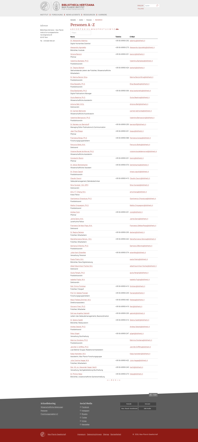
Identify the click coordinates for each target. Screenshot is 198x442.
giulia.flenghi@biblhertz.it (139, 273)
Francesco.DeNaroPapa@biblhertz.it (143, 226)
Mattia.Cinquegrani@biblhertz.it (141, 205)
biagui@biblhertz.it (137, 131)
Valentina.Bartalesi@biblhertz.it (141, 61)
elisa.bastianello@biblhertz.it (140, 91)
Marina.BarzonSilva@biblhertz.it (141, 77)
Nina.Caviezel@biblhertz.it (139, 185)
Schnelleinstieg (48, 403)
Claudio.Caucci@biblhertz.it (140, 178)
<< (108, 380)
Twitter (84, 418)
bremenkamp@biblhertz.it (139, 165)
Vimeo (84, 421)
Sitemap (106, 434)
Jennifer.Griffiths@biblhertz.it (140, 347)
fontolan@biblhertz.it (137, 286)
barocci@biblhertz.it (137, 54)
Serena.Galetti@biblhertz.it (139, 320)
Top (155, 395)
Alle (117, 29)
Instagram (85, 411)
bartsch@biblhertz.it (137, 68)
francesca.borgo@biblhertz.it (140, 138)
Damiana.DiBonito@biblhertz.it (141, 246)
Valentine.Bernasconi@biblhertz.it (142, 118)
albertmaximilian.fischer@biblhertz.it (143, 266)
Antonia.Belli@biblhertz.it (139, 104)
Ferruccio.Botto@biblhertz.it (140, 145)
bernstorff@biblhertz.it (138, 124)
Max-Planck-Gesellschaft (129, 408)
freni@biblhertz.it (136, 306)
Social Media (86, 403)
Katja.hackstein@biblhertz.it (140, 354)
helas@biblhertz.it (136, 374)
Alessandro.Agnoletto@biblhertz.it (142, 47)
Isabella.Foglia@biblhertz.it (140, 280)
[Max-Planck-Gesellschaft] (44, 434)
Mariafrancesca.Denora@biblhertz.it (143, 239)
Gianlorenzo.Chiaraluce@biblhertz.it (143, 199)
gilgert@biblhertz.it (137, 334)
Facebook (85, 407)
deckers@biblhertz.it (137, 232)
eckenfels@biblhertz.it (138, 253)
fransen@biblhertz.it (137, 293)
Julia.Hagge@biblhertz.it (139, 360)
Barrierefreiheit (116, 434)
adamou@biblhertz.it (137, 41)
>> (119, 380)
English (140, 5)
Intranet (147, 404)
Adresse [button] (44, 25)
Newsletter (86, 424)
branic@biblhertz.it (137, 158)
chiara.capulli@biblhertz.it (139, 172)
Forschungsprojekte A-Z (49, 414)
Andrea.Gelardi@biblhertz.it (140, 327)
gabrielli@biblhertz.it (137, 313)
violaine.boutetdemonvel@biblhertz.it (143, 151)
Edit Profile (147, 408)
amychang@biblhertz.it (138, 192)
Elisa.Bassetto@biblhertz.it (139, 84)
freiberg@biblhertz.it (137, 300)
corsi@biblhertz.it (136, 212)
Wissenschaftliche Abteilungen (52, 407)
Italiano (141, 8)
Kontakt (128, 404)
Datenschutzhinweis (94, 434)
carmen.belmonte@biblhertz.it (141, 111)
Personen (44, 411)
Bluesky (85, 414)
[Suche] (157, 5)
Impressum (81, 434)
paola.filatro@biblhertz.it (139, 259)
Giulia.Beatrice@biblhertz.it (140, 98)
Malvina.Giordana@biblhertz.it (141, 340)
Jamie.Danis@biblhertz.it (139, 219)
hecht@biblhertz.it (136, 367)
